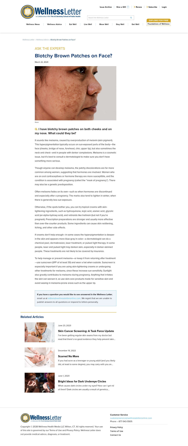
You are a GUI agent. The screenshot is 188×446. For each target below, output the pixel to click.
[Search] (131, 17)
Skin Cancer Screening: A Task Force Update (86, 331)
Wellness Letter (28, 40)
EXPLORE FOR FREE (158, 20)
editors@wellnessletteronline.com (64, 298)
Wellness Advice (42, 40)
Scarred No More (68, 356)
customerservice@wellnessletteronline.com (131, 418)
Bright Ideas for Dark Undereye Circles (82, 381)
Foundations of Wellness (159, 24)
